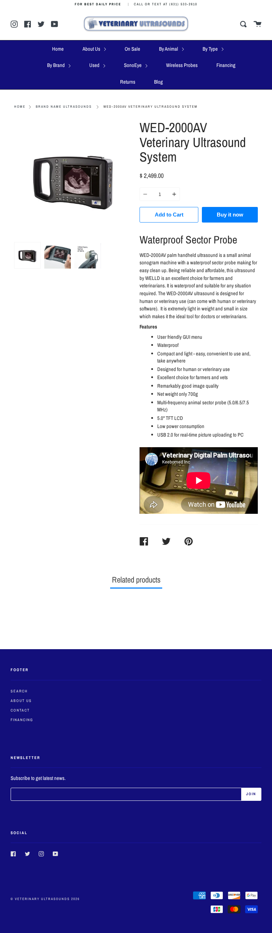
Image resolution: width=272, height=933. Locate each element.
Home (58, 48)
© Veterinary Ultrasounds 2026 (45, 899)
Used (95, 65)
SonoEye (133, 65)
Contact (20, 710)
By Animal (169, 48)
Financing (226, 65)
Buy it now (230, 215)
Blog (158, 81)
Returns (127, 81)
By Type (211, 48)
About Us (92, 48)
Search (19, 690)
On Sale (132, 48)
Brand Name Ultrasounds (64, 106)
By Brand (56, 65)
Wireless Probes (182, 65)
